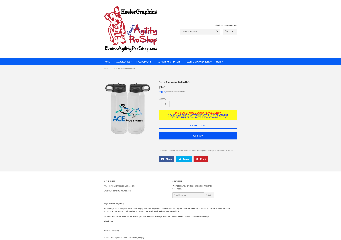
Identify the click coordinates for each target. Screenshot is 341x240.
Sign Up (209, 195)
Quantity (162, 99)
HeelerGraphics (122, 62)
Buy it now (197, 136)
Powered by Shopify (136, 238)
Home (107, 62)
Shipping (162, 92)
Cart (231, 31)
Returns (107, 230)
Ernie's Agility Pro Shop (118, 238)
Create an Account (230, 25)
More (218, 62)
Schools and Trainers (169, 62)
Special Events (144, 62)
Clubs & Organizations (198, 62)
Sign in (218, 25)
